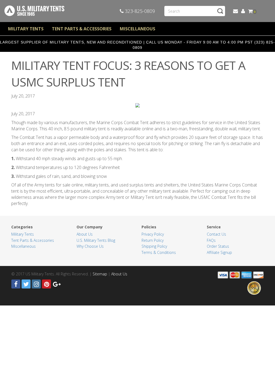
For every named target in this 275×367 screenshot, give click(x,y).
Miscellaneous (137, 29)
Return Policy (153, 240)
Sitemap (100, 273)
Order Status (218, 246)
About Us (85, 234)
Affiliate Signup (219, 252)
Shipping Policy (154, 246)
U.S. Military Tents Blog (96, 240)
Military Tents (26, 29)
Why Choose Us (90, 246)
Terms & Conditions (159, 252)
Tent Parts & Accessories (81, 29)
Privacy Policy (153, 234)
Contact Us (216, 234)
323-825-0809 (139, 11)
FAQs (211, 240)
